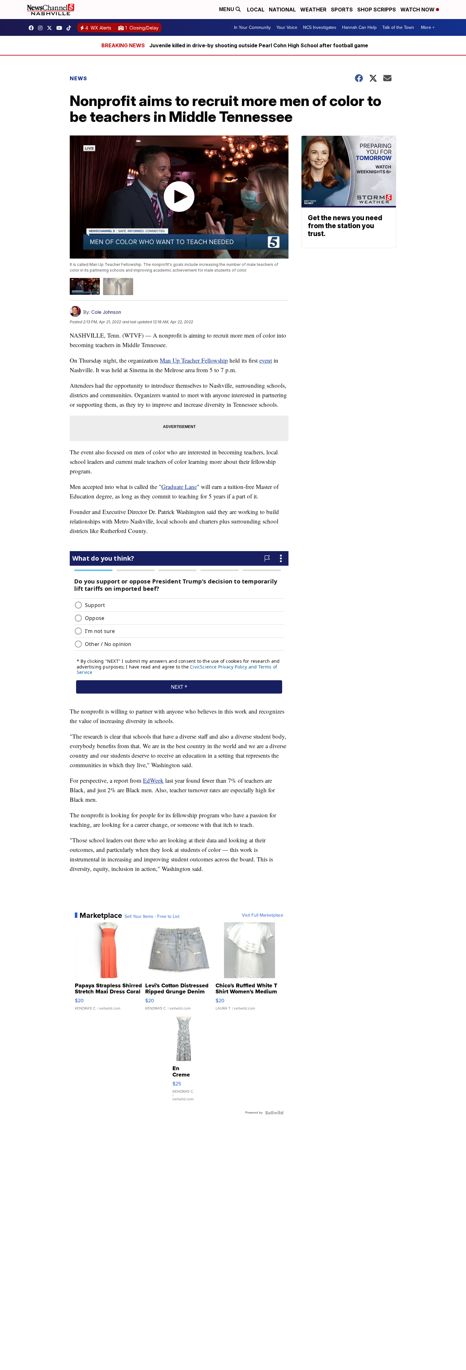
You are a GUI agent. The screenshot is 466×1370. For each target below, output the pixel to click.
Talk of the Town (398, 27)
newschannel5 (33, 27)
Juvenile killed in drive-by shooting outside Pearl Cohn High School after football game (258, 45)
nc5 (51, 27)
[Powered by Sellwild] (274, 1112)
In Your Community (252, 27)
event (265, 360)
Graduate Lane (179, 487)
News (78, 78)
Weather (313, 9)
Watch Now (418, 9)
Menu (227, 9)
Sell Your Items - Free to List (152, 916)
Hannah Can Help (359, 27)
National (282, 9)
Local (255, 9)
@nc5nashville (70, 27)
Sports (342, 9)
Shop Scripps (376, 9)
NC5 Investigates (319, 27)
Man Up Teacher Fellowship (194, 360)
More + (428, 27)
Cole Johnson (106, 312)
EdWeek (153, 780)
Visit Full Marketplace (262, 915)
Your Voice (286, 27)
